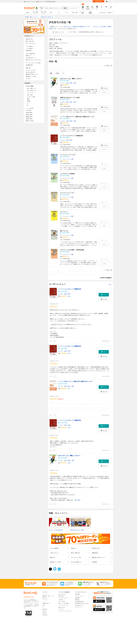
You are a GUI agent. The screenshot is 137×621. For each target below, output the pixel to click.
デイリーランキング (31, 43)
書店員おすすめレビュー (32, 74)
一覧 (110, 284)
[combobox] (53, 8)
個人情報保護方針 (79, 601)
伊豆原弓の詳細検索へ (106, 278)
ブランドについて (79, 596)
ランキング (45, 599)
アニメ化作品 (29, 46)
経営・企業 (73, 83)
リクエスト (61, 609)
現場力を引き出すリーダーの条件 (70, 97)
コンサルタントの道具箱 (67, 174)
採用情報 (77, 598)
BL (51, 12)
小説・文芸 (74, 12)
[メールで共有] (54, 570)
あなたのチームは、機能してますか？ (71, 78)
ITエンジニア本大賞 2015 (56, 530)
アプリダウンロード (63, 598)
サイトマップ (78, 607)
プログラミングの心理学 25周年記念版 (72, 250)
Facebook (44, 614)
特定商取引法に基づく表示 (81, 603)
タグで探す (28, 110)
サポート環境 (61, 601)
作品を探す (61, 596)
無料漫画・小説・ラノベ (48, 596)
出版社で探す (29, 118)
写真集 (28, 101)
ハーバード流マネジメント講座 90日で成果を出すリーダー (75, 26)
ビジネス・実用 (31, 97)
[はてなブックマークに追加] (59, 570)
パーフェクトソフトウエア (68, 155)
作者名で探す (29, 114)
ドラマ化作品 (29, 48)
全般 (72, 159)
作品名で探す (29, 112)
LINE (43, 605)
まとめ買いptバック (31, 57)
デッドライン (64, 212)
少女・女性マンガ (43, 12)
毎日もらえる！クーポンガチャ (33, 60)
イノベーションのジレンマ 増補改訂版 (71, 135)
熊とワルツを (64, 231)
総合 (28, 12)
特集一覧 (28, 68)
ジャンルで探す (30, 108)
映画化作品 (28, 50)
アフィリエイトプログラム (65, 611)
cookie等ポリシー (79, 605)
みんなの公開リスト (31, 72)
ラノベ (66, 12)
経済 (71, 140)
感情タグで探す (30, 120)
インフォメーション (63, 605)
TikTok (44, 611)
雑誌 (28, 99)
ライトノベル (30, 92)
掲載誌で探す (29, 116)
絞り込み (42, 8)
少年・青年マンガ (35, 12)
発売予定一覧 (29, 39)
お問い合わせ (61, 607)
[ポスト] (50, 569)
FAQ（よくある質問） (63, 603)
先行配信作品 (29, 65)
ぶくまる (28, 78)
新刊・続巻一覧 (30, 41)
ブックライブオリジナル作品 (33, 63)
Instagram (44, 609)
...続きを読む (77, 500)
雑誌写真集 (90, 12)
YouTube (44, 613)
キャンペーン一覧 (30, 70)
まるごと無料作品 (30, 53)
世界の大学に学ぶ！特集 (77, 530)
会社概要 (77, 594)
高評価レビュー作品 (31, 76)
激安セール (28, 55)
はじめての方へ (102, 12)
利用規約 (77, 599)
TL (59, 12)
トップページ (45, 594)
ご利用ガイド (110, 12)
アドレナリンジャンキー (67, 193)
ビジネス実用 (82, 12)
